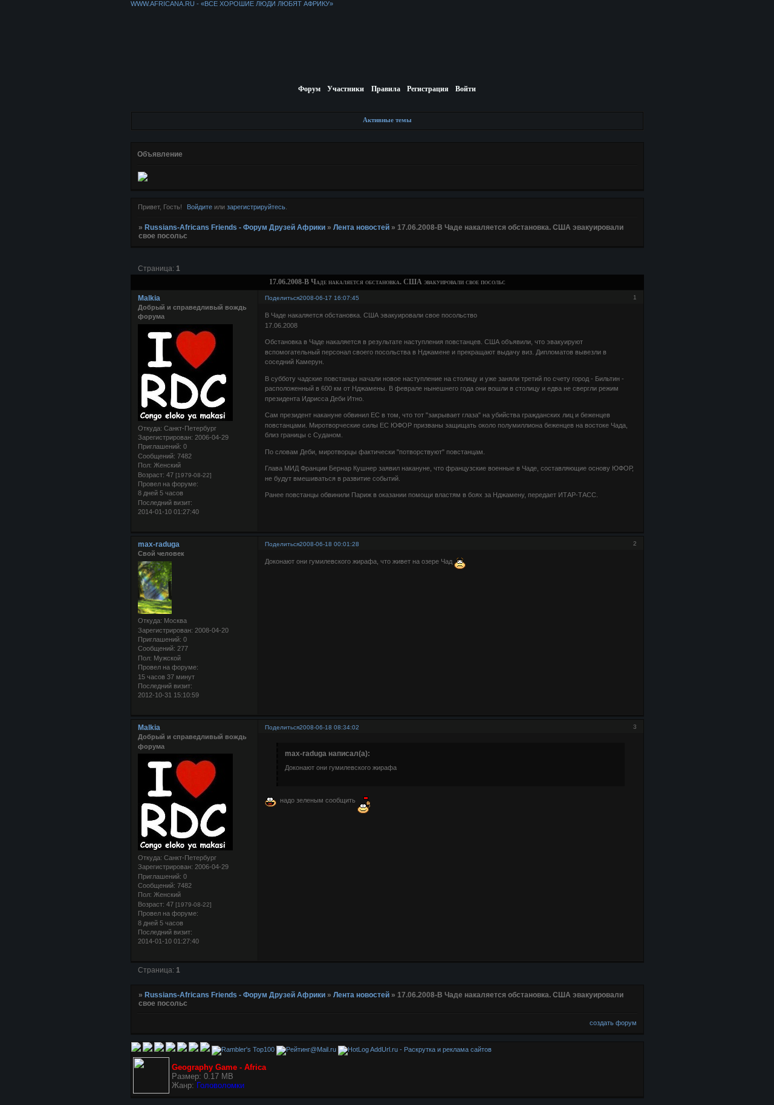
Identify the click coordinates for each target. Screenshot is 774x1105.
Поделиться (282, 298)
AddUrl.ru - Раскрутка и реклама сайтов (431, 1049)
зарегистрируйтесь (256, 206)
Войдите (199, 206)
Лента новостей (361, 227)
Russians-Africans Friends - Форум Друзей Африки (235, 227)
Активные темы (387, 119)
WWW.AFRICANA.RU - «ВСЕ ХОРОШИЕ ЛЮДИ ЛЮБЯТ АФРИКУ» (232, 3)
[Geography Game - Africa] (151, 1091)
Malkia (149, 298)
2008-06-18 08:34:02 (329, 727)
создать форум (613, 1022)
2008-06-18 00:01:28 (329, 544)
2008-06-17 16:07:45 (329, 298)
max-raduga (159, 544)
